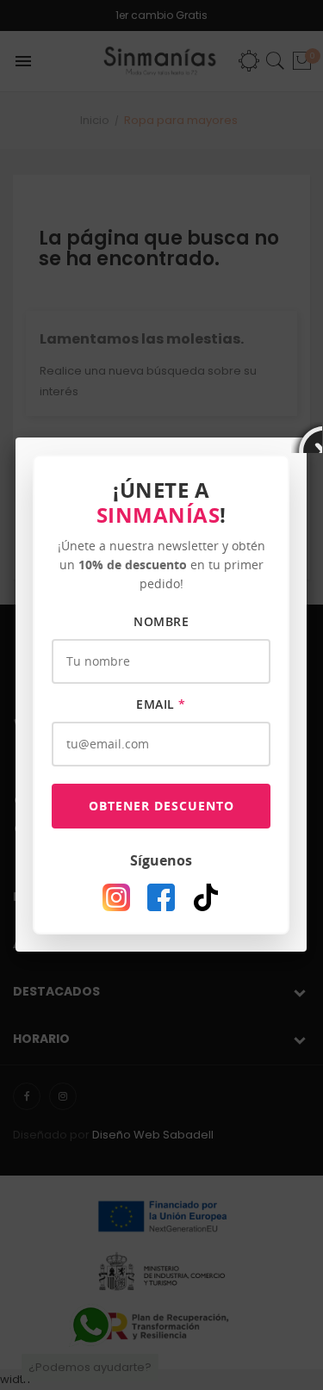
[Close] (306, 437)
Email (161, 704)
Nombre (161, 621)
